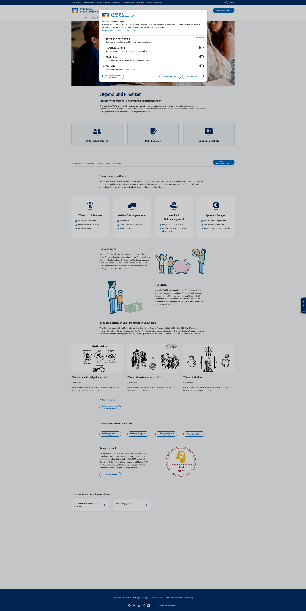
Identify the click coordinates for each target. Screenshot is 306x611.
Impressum (130, 30)
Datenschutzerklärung (111, 30)
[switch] (201, 47)
